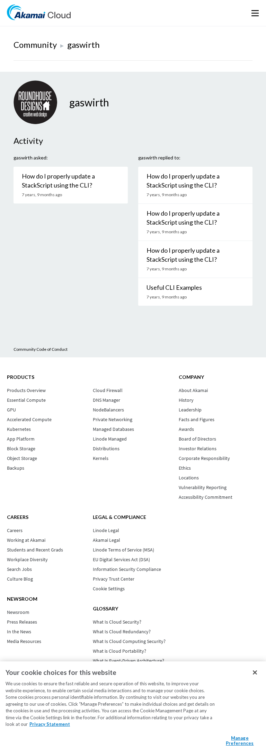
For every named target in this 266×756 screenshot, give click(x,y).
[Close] (255, 672)
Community (35, 45)
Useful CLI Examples (174, 287)
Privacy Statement (49, 724)
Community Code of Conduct (41, 349)
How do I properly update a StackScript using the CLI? (58, 180)
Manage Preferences (240, 740)
